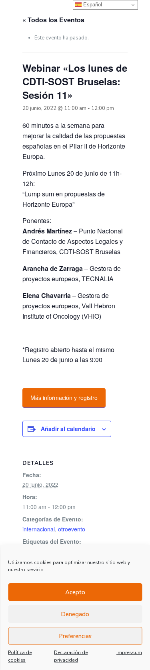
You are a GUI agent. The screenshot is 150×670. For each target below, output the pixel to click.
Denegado (75, 614)
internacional (38, 529)
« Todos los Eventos (53, 19)
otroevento (71, 529)
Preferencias (75, 636)
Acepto (75, 592)
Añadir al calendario (68, 429)
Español (92, 5)
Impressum (129, 652)
